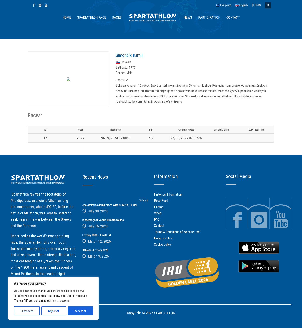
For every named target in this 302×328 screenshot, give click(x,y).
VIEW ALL (143, 200)
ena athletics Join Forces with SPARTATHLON (109, 205)
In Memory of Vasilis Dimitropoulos (103, 220)
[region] (53, 298)
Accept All (80, 311)
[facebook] (34, 5)
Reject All (53, 311)
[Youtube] (46, 5)
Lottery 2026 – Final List (96, 235)
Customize (27, 311)
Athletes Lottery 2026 (95, 250)
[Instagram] (40, 5)
